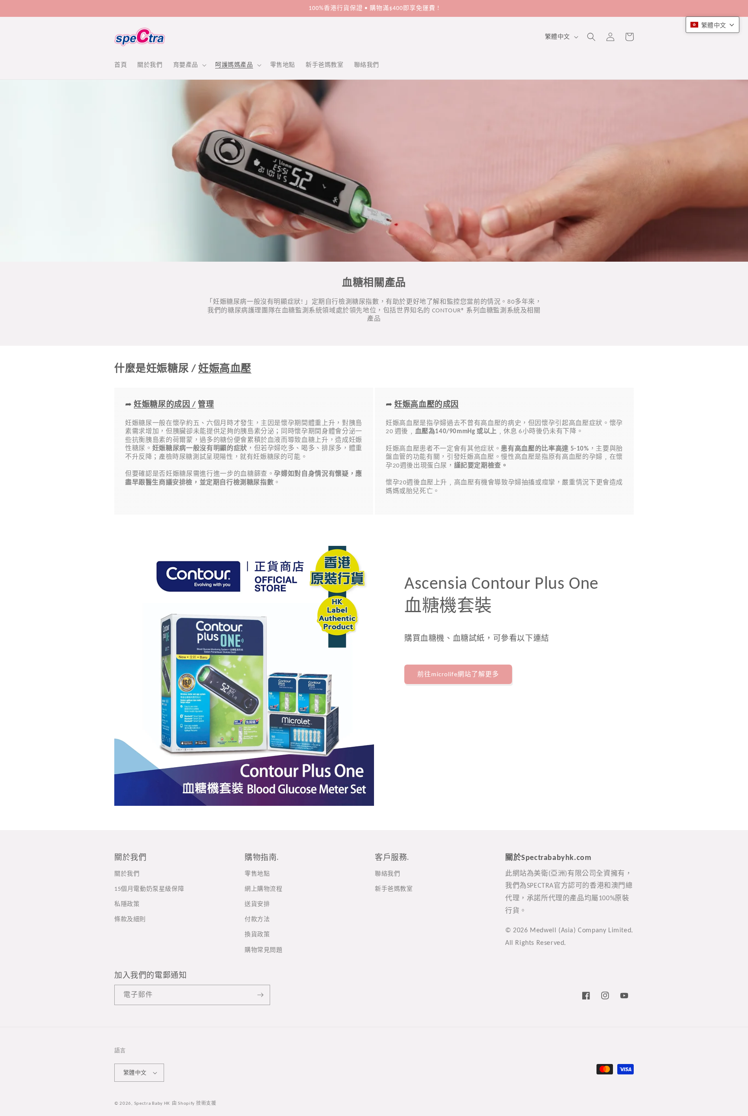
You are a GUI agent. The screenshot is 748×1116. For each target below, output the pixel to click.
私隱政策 (126, 904)
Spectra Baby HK (152, 1103)
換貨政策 (257, 934)
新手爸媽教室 (394, 888)
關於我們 (126, 873)
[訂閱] (260, 995)
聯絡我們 (387, 873)
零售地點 (257, 873)
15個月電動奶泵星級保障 (149, 888)
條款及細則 (130, 919)
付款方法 (257, 919)
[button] (189, 65)
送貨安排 (257, 904)
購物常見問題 (264, 950)
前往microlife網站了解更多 (458, 674)
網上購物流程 (264, 888)
